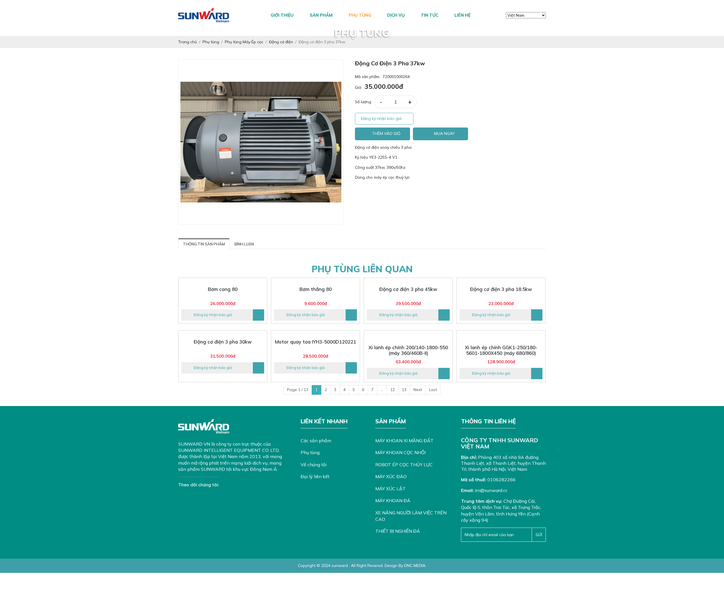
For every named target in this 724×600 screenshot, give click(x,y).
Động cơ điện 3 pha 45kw (408, 289)
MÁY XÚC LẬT (390, 488)
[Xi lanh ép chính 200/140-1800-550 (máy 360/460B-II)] (408, 336)
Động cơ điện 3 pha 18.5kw (501, 289)
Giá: (358, 87)
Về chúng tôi (314, 464)
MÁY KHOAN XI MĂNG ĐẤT (404, 440)
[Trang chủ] (253, 15)
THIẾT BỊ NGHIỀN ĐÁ (397, 531)
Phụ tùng (360, 15)
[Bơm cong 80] (222, 281)
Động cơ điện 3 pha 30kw (223, 342)
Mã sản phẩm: (367, 76)
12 (392, 389)
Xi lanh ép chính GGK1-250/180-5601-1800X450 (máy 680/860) (501, 350)
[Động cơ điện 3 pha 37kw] (261, 142)
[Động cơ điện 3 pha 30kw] (222, 333)
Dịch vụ (396, 15)
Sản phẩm (321, 15)
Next (417, 389)
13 (404, 389)
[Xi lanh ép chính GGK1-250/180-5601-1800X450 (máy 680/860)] (501, 336)
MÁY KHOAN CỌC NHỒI (400, 452)
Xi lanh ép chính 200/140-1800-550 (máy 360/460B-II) (408, 350)
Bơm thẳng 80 (315, 289)
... (382, 389)
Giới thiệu (282, 15)
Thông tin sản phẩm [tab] (204, 244)
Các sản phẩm (316, 440)
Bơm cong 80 (223, 289)
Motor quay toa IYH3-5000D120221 (315, 342)
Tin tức (429, 15)
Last (433, 389)
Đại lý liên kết (315, 476)
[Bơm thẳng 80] (315, 281)
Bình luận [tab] (244, 244)
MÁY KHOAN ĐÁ (392, 500)
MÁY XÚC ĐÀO (391, 476)
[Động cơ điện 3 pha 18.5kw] (501, 281)
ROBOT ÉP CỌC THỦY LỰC (404, 464)
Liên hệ (462, 15)
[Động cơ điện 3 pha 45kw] (408, 281)
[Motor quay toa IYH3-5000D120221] (315, 333)
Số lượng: (363, 101)
